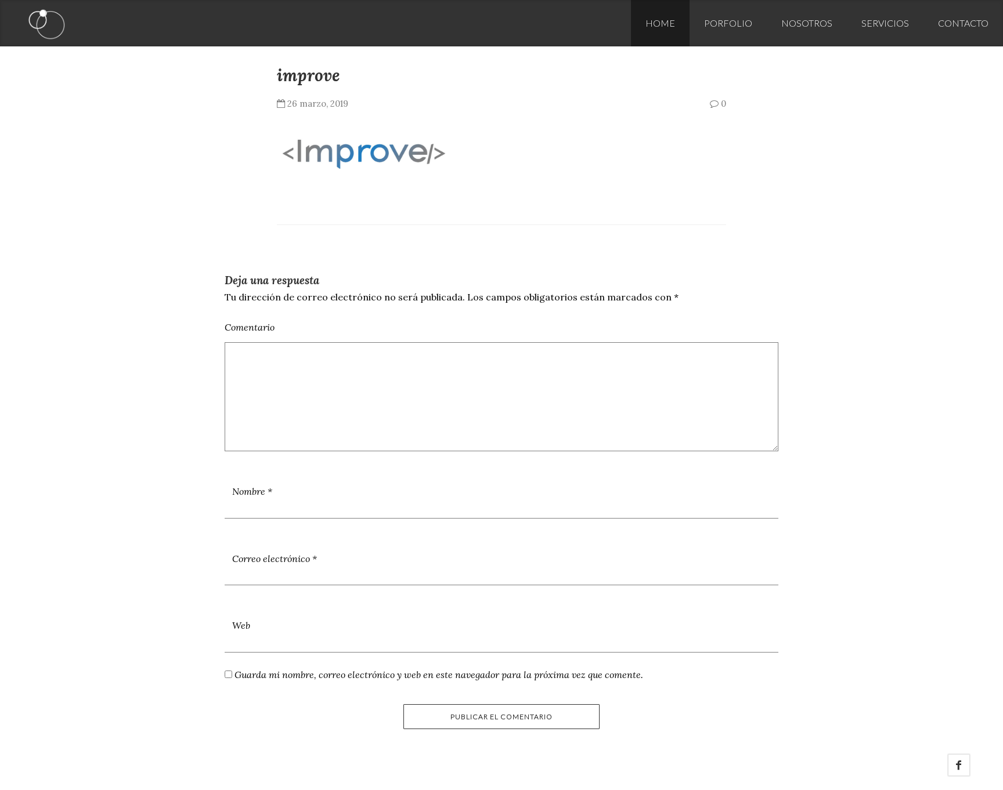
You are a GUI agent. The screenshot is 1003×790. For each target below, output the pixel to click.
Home (660, 22)
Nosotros (806, 22)
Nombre (252, 491)
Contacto (963, 22)
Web (241, 625)
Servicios (885, 22)
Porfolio (728, 22)
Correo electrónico (274, 558)
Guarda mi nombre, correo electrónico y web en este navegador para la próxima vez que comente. (438, 674)
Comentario (250, 327)
